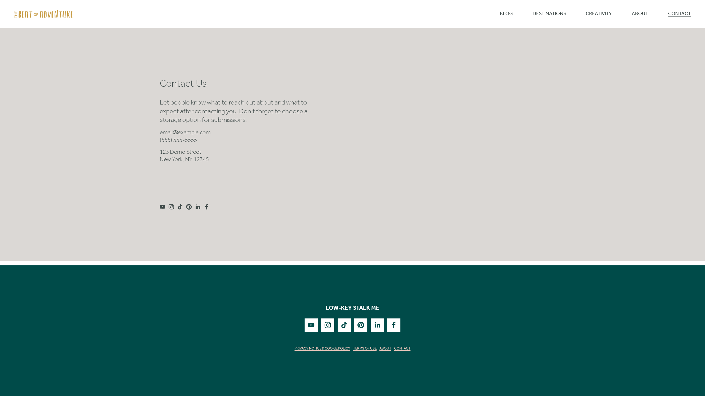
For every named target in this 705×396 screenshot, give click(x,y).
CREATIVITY (599, 14)
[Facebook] (206, 207)
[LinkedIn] (197, 207)
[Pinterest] (189, 207)
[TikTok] (180, 207)
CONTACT (679, 14)
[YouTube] (162, 207)
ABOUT (640, 14)
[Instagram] (171, 207)
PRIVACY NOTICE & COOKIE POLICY (322, 349)
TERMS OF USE (365, 349)
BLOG (506, 14)
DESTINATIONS (549, 14)
